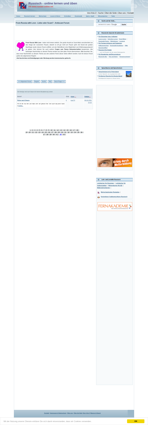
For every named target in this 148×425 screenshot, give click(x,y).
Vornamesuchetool (124, 56)
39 (50, 134)
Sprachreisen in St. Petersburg (109, 72)
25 (46, 132)
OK (135, 421)
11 (55, 130)
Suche (100, 13)
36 (81, 132)
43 (64, 134)
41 (57, 134)
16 (71, 130)
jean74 (73, 100)
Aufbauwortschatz (104, 45)
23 (39, 132)
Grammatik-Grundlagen (116, 45)
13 (61, 130)
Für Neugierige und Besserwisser (110, 54)
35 (78, 132)
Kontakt (130, 13)
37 (44, 134)
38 (47, 134)
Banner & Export (96, 413)
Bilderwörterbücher (103, 188)
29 (59, 132)
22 (36, 132)
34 (75, 132)
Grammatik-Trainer (104, 41)
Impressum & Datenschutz (58, 413)
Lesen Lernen (102, 39)
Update (87, 96)
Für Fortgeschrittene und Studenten (110, 43)
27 (52, 132)
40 (54, 134)
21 (33, 132)
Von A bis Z (91, 13)
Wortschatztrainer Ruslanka (110, 192)
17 (74, 130)
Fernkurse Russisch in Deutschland (110, 76)
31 (65, 132)
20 (30, 132)
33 (72, 132)
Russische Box (103, 56)
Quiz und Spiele (113, 56)
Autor (73, 96)
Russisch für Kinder (105, 50)
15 (67, 130)
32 (68, 132)
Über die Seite (111, 13)
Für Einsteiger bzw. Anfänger (108, 36)
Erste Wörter (122, 39)
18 (77, 130)
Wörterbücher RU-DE (115, 185)
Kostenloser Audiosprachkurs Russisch (114, 196)
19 (26, 132)
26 (49, 132)
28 (56, 132)
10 (51, 130)
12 (58, 130)
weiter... (20, 105)
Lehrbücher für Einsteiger (105, 183)
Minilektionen (114, 41)
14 (64, 130)
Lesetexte (122, 41)
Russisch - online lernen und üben (52, 3)
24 (43, 132)
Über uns (122, 13)
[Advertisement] (53, 33)
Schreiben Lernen (113, 39)
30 (62, 132)
